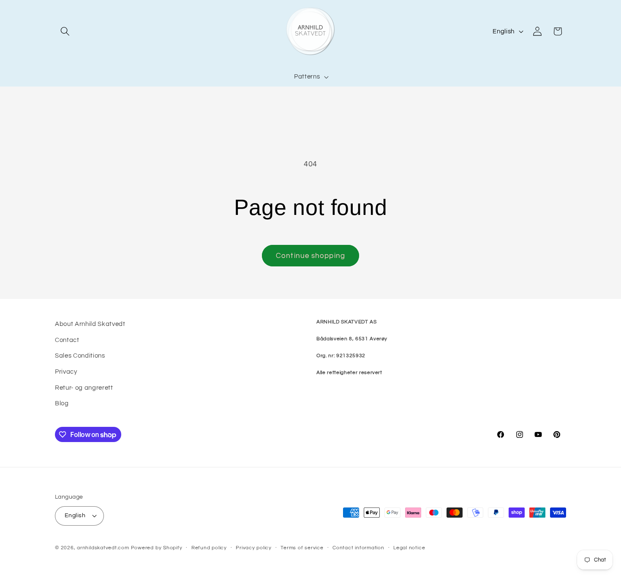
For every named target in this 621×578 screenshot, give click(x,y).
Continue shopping (310, 255)
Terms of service (302, 548)
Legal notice (409, 548)
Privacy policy (254, 548)
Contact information (358, 548)
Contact (67, 339)
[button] (65, 31)
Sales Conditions (80, 355)
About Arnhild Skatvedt (90, 323)
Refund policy (209, 548)
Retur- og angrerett (84, 387)
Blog (62, 403)
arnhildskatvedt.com (103, 548)
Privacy (66, 371)
